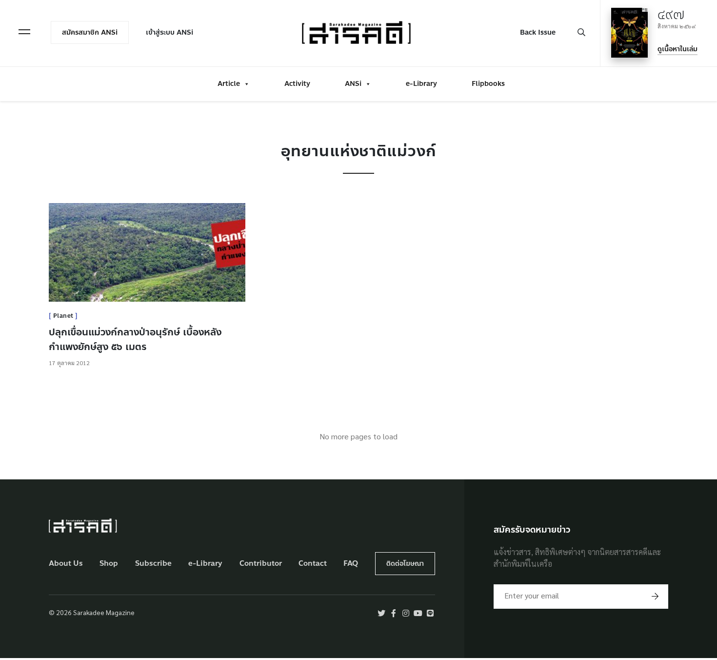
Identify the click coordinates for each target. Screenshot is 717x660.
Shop (109, 563)
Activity (297, 84)
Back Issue (538, 32)
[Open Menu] (24, 31)
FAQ (350, 563)
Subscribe (153, 563)
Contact (313, 563)
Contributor (260, 563)
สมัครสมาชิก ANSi (90, 32)
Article (229, 84)
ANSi (353, 84)
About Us (66, 563)
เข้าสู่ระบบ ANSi (169, 32)
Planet (63, 315)
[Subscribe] (655, 596)
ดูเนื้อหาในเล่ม (677, 49)
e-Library (421, 84)
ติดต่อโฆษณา (405, 563)
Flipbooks (488, 84)
